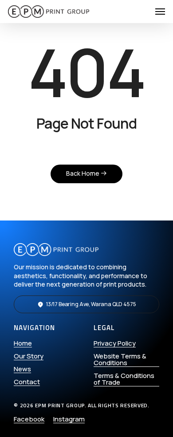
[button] (160, 11)
